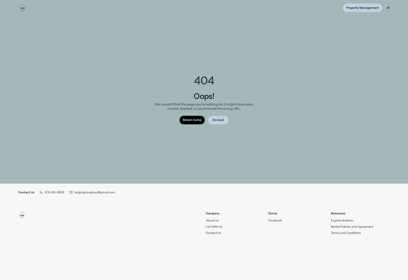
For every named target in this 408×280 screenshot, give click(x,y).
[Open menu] (388, 7)
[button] (51, 192)
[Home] (22, 215)
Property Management (362, 8)
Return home (192, 120)
